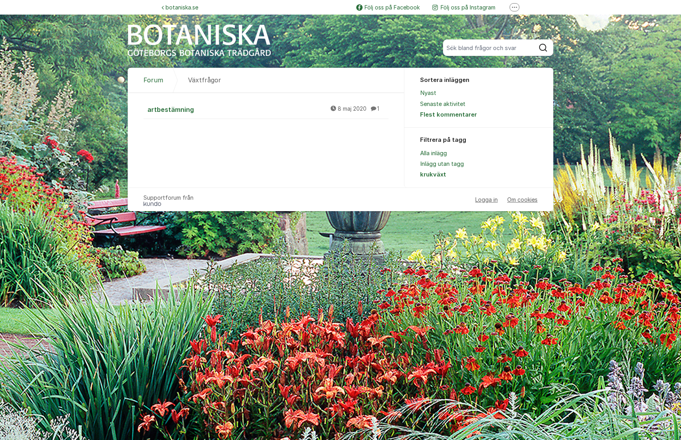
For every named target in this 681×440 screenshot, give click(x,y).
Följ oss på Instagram (468, 7)
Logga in (486, 199)
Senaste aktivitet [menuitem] (442, 104)
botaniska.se (182, 7)
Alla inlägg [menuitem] (433, 153)
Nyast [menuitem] (428, 93)
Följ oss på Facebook (392, 7)
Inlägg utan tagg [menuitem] (442, 163)
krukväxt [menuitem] (433, 174)
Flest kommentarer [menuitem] (448, 114)
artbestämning (263, 109)
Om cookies (522, 199)
